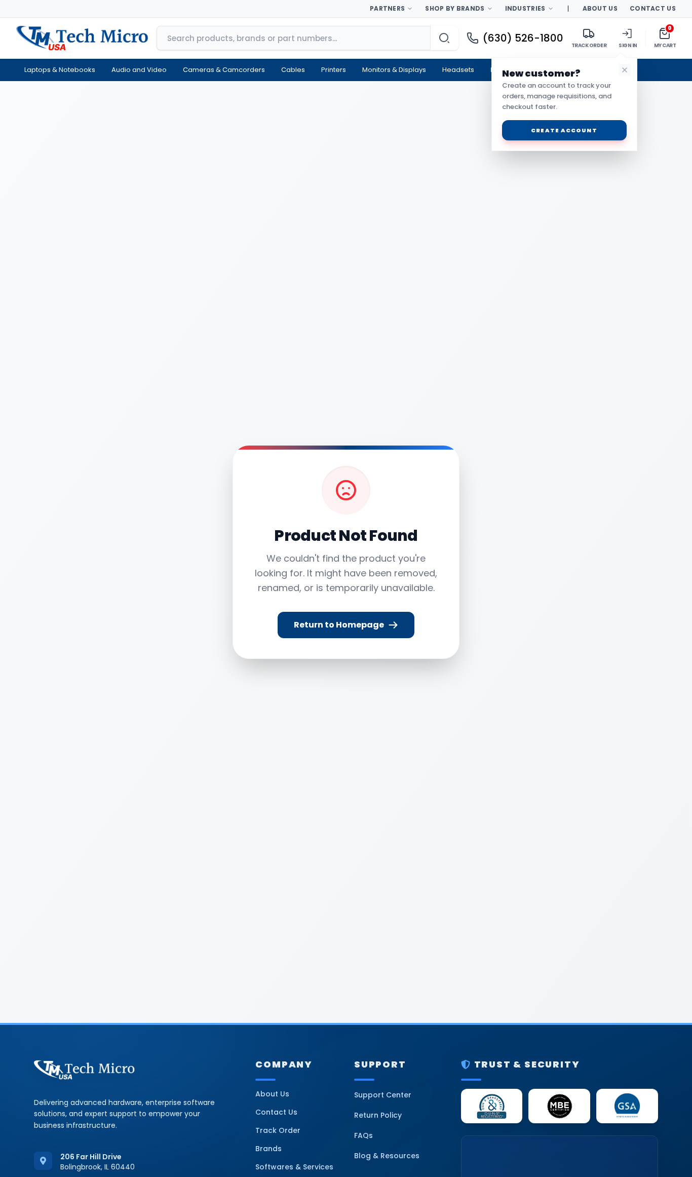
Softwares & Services (294, 1167)
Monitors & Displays (394, 70)
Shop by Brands (454, 8)
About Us (600, 8)
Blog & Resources (386, 1156)
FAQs (363, 1135)
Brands (268, 1149)
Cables (293, 70)
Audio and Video (139, 70)
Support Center (382, 1095)
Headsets (458, 70)
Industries (525, 8)
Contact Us (653, 8)
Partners (387, 8)
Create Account (564, 130)
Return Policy (378, 1115)
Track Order (277, 1130)
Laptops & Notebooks (59, 70)
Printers (333, 70)
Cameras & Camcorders (224, 70)
